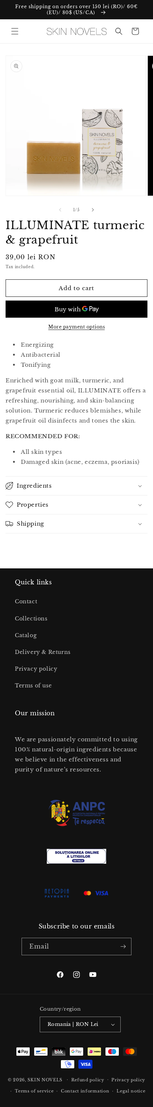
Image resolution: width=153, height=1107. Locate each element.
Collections (31, 618)
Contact (26, 601)
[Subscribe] (123, 946)
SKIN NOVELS (44, 1079)
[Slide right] (93, 210)
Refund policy (87, 1079)
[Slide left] (60, 210)
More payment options (76, 327)
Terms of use (33, 685)
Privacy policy (36, 668)
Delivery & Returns (43, 652)
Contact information (85, 1091)
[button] (15, 31)
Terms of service (34, 1091)
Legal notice (131, 1091)
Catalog (25, 635)
